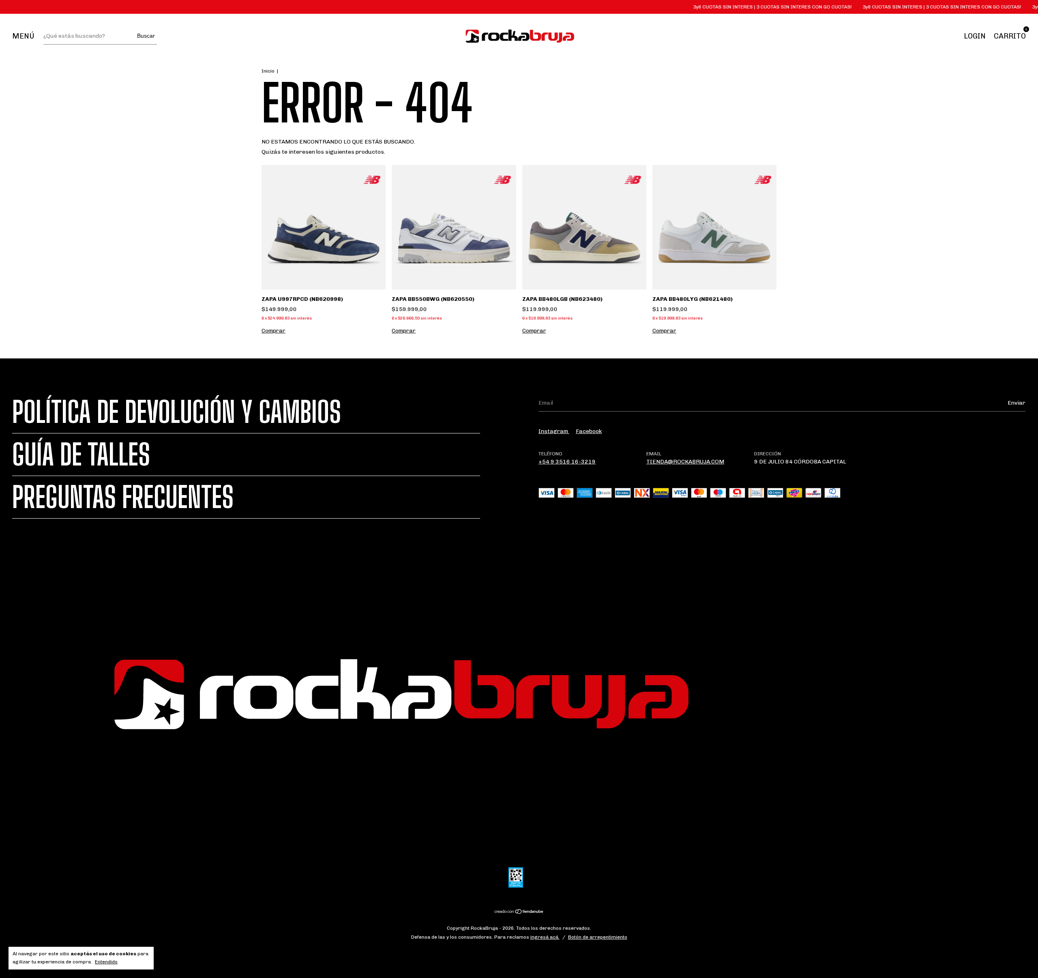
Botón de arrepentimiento (597, 937)
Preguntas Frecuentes (123, 497)
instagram (553, 431)
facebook (589, 431)
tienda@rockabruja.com (685, 461)
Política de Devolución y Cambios (176, 412)
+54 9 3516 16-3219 (567, 461)
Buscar (146, 35)
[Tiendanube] (519, 912)
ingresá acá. (545, 937)
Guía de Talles (81, 455)
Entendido (106, 962)
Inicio (268, 71)
